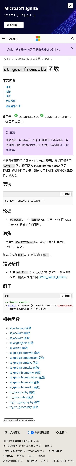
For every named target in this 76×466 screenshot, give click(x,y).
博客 (19, 456)
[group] (38, 305)
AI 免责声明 (55, 451)
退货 (8, 96)
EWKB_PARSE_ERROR (52, 277)
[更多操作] (70, 59)
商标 (43, 461)
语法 (8, 87)
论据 (8, 91)
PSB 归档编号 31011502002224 (20, 446)
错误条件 (11, 100)
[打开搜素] (72, 38)
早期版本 (8, 456)
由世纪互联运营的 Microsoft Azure (22, 451)
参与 (31, 456)
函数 (20, 328)
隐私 (47, 446)
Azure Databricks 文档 (27, 58)
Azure (7, 58)
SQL (47, 58)
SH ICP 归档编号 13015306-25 (20, 441)
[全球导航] (3, 38)
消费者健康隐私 (11, 461)
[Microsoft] (38, 38)
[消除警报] (70, 5)
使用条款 (32, 461)
